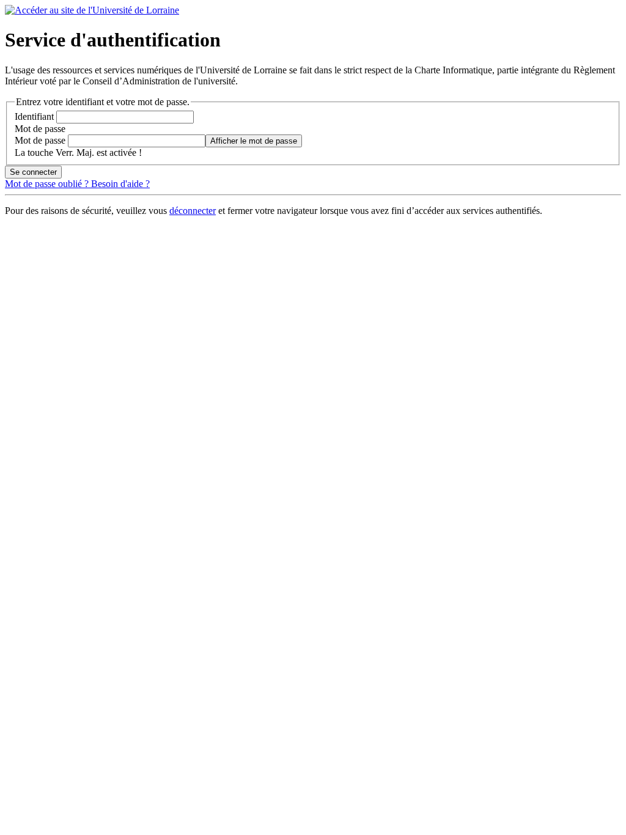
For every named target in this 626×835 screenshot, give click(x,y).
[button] (253, 140)
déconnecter (192, 210)
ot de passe (40, 128)
